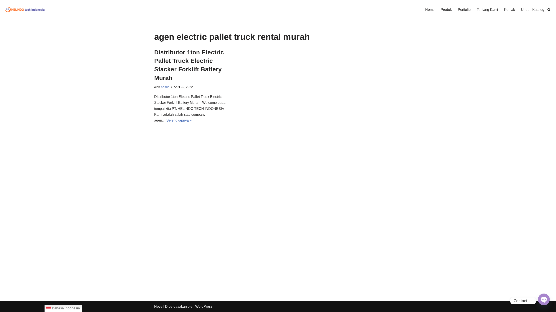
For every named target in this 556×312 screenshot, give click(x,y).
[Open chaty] (544, 299)
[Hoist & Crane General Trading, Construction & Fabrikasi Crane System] (25, 9)
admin (165, 87)
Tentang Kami (487, 9)
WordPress (203, 306)
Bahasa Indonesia (65, 308)
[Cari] (549, 9)
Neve (158, 306)
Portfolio (464, 9)
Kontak (509, 9)
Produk (446, 9)
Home (430, 9)
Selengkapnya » (179, 120)
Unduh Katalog (532, 9)
